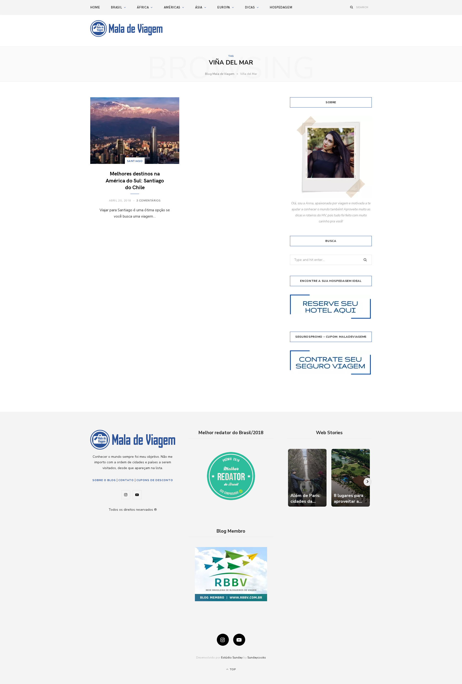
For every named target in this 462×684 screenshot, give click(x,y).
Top (232, 669)
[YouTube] (239, 640)
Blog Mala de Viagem (219, 74)
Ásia (198, 7)
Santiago (135, 161)
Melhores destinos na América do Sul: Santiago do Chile (135, 180)
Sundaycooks (256, 657)
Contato (126, 480)
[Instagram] (223, 640)
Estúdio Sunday (232, 657)
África (143, 7)
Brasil (116, 7)
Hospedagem (281, 7)
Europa (223, 7)
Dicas (250, 7)
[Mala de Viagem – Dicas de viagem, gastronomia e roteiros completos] (126, 28)
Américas (172, 7)
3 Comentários (148, 200)
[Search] (351, 7)
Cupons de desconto (154, 480)
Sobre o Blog (104, 480)
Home (95, 7)
